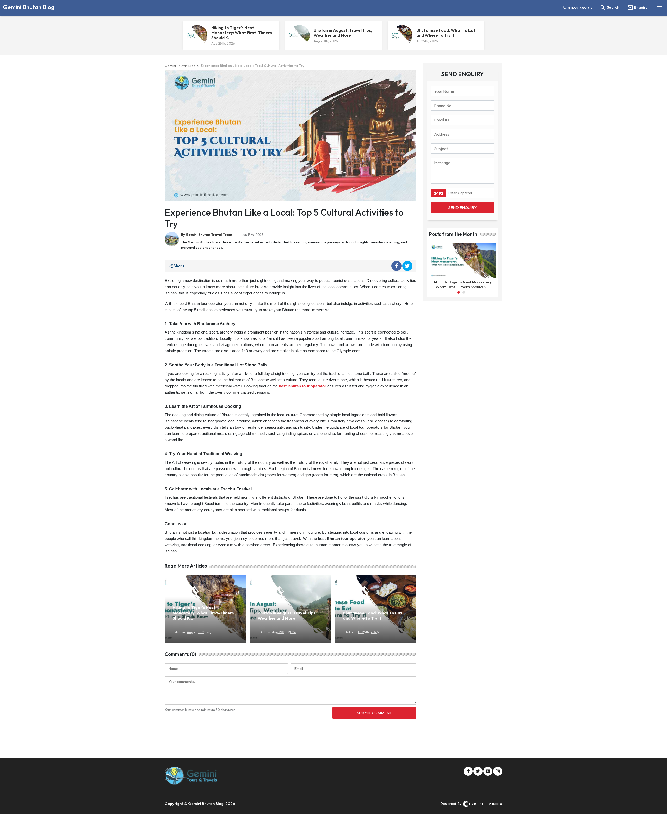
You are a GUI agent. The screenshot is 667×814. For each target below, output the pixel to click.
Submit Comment (374, 712)
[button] (458, 292)
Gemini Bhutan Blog (28, 7)
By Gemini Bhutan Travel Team (206, 234)
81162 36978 (579, 7)
